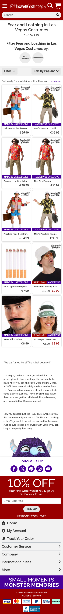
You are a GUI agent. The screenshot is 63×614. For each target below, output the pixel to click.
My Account (16, 531)
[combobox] (28, 15)
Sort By (44, 71)
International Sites (16, 562)
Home (12, 523)
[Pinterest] (31, 468)
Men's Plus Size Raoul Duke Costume (44, 234)
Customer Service (16, 546)
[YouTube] (48, 468)
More (6, 570)
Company (10, 554)
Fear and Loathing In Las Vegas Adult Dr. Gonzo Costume (16, 181)
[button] (58, 6)
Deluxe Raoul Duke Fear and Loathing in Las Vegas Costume (15, 128)
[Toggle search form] (50, 6)
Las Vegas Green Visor (45, 339)
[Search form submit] (57, 15)
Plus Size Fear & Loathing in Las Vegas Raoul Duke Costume (16, 234)
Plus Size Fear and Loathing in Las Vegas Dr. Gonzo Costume (46, 181)
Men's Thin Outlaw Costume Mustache (13, 339)
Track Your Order (20, 539)
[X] (22, 468)
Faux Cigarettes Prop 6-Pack (15, 287)
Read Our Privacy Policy (31, 515)
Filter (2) (9, 71)
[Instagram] (39, 468)
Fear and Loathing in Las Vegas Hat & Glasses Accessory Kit (46, 287)
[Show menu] (4, 6)
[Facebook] (14, 468)
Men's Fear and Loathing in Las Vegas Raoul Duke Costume (46, 128)
